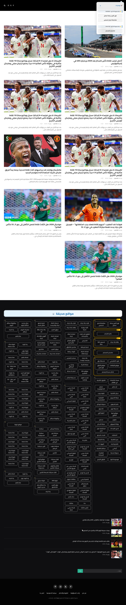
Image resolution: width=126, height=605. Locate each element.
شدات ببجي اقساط (84, 389)
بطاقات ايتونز (71, 479)
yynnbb (116, 66)
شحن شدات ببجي (84, 467)
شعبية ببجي (85, 479)
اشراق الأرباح (101, 459)
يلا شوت (54, 362)
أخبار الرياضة (118, 57)
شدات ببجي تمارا (71, 389)
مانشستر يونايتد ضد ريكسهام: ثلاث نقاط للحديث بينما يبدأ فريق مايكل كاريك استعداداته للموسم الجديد (33, 171)
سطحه (41, 429)
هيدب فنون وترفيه (84, 378)
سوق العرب (54, 329)
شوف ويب (101, 393)
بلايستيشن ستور (84, 484)
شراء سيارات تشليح (55, 460)
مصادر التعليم (71, 358)
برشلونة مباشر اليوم (11, 324)
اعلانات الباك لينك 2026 (85, 352)
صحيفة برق (101, 361)
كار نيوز (101, 408)
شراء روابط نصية (84, 328)
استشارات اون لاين (101, 429)
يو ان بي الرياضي (71, 365)
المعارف (114, 435)
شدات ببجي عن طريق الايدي (71, 441)
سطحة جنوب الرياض (55, 447)
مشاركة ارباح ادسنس (101, 324)
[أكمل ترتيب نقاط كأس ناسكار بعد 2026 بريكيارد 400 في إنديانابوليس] (93, 41)
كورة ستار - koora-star (11, 345)
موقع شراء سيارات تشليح (41, 460)
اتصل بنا (42, 593)
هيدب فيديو (101, 435)
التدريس (84, 340)
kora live (11, 389)
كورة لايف (25, 394)
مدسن (101, 419)
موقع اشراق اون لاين (101, 366)
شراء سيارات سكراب (41, 454)
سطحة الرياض (54, 429)
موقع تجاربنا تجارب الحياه (41, 343)
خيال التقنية (115, 393)
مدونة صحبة (115, 453)
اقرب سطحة (41, 446)
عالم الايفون (115, 404)
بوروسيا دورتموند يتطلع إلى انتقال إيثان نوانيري (95, 520)
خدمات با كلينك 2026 (55, 343)
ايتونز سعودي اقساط (84, 408)
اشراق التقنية (101, 380)
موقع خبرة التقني (114, 414)
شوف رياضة (71, 351)
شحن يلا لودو (84, 472)
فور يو (71, 459)
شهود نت (101, 444)
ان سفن (114, 387)
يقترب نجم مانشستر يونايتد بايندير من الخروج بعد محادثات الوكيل (90, 541)
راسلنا (58, 598)
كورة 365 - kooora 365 (24, 380)
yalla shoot (41, 362)
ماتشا (71, 503)
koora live (11, 357)
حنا (85, 503)
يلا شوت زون (25, 478)
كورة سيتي (41, 480)
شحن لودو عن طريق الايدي (71, 473)
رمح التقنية (114, 439)
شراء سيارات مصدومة (41, 467)
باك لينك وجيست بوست (84, 359)
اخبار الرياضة (85, 347)
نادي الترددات (114, 428)
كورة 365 (55, 480)
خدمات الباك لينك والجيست (54, 324)
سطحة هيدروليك (41, 434)
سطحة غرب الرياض (41, 440)
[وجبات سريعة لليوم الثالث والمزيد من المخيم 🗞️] (116, 533)
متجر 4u (84, 440)
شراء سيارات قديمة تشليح (48, 472)
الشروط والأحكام (63, 593)
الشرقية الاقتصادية (101, 398)
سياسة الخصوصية (52, 593)
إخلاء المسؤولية (75, 593)
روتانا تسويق (114, 424)
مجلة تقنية (84, 364)
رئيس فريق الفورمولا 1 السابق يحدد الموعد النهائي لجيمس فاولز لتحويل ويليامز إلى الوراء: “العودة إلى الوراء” (77, 552)
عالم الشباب (108, 333)
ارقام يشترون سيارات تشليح (54, 467)
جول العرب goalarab (54, 486)
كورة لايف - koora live (25, 451)
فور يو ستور (71, 433)
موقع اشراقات (114, 365)
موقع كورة (18, 424)
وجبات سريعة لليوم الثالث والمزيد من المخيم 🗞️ (95, 530)
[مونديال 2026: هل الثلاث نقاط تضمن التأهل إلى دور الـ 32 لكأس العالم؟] (32, 205)
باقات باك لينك (71, 327)
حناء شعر (71, 497)
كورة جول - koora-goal (24, 352)
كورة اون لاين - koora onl (25, 374)
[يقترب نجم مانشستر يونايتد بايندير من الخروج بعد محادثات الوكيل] (116, 543)
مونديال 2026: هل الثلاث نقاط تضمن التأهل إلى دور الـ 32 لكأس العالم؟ (33, 225)
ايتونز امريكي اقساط (71, 454)
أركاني (114, 448)
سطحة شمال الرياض (54, 440)
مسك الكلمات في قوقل (114, 381)
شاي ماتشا (84, 507)
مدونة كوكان (101, 404)
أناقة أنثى (101, 413)
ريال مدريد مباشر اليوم (25, 324)
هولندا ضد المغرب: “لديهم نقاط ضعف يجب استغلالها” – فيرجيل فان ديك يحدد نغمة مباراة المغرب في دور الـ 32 (94, 225)
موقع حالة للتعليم (84, 372)
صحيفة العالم (71, 377)
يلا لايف (48, 491)
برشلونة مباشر (41, 366)
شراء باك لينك (84, 323)
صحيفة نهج (114, 408)
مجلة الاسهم (114, 397)
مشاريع (41, 349)
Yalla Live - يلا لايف (11, 367)
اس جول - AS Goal (11, 380)
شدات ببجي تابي (71, 395)
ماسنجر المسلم (108, 352)
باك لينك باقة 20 (41, 330)
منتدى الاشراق (71, 347)
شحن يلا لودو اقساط (71, 408)
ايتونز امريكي (71, 401)
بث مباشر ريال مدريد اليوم (41, 486)
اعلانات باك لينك (55, 353)
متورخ (114, 419)
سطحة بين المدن (54, 434)
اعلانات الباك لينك (71, 335)
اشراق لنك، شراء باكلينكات (85, 335)
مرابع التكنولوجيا (101, 388)
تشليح (55, 453)
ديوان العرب (55, 349)
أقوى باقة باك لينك (41, 337)
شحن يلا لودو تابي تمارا (71, 447)
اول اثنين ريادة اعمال (114, 324)
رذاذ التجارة (101, 439)
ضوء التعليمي (114, 361)
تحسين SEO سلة (101, 343)
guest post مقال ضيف (41, 324)
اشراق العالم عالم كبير (71, 341)
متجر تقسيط (71, 420)
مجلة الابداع (101, 424)
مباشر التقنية (101, 448)
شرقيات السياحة (101, 454)
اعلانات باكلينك (41, 353)
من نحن (84, 593)
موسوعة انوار (114, 459)
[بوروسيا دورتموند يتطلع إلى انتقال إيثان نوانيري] (116, 522)
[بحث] (5, 5)
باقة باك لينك (114, 342)
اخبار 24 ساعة (71, 371)
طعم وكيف (114, 444)
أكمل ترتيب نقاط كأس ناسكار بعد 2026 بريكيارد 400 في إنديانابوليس (98, 62)
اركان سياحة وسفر (108, 372)
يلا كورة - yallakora (11, 374)
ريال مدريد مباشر (54, 374)
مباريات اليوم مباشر (54, 367)
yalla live (18, 336)
